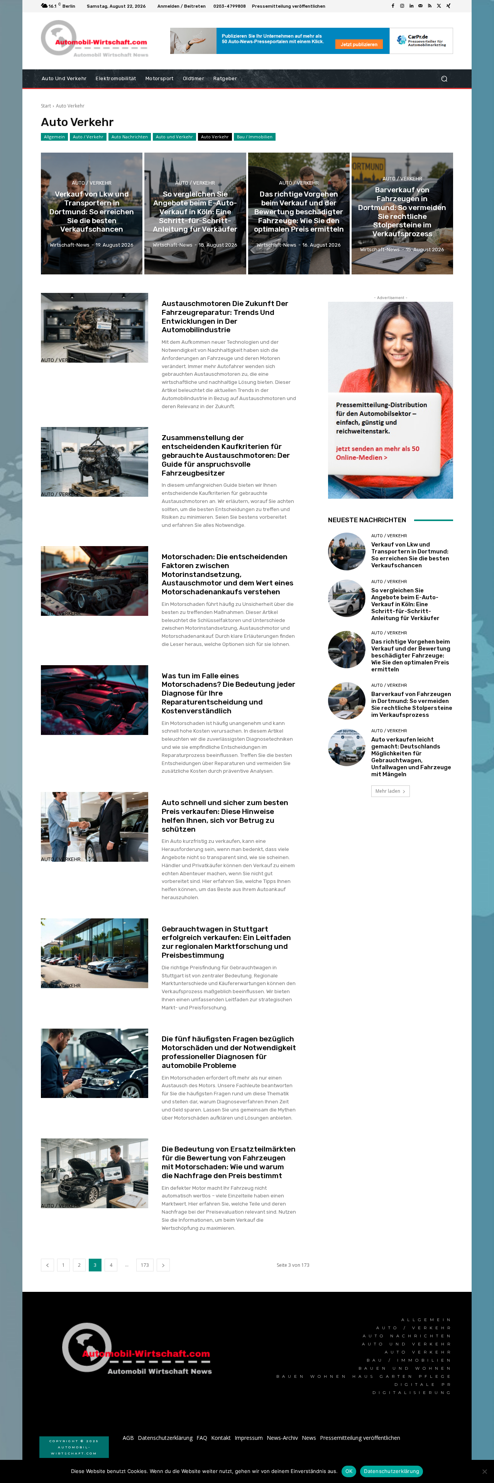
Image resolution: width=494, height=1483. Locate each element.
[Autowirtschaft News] (96, 41)
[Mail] (420, 6)
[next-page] (163, 1265)
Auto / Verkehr (88, 137)
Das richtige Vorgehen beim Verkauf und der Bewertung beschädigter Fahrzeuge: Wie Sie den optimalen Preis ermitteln (410, 655)
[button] (444, 79)
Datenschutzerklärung (391, 1471)
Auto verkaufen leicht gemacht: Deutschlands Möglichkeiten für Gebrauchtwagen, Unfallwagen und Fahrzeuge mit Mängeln (411, 757)
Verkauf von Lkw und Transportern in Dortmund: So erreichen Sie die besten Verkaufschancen (410, 555)
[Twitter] (439, 6)
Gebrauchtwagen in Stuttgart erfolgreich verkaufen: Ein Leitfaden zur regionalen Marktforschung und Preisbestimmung (226, 942)
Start (46, 106)
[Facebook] (393, 6)
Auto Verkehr (215, 137)
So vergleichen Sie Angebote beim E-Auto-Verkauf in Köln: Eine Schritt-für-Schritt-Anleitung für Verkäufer (405, 604)
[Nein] (484, 1471)
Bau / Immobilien (254, 137)
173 (145, 1265)
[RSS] (430, 6)
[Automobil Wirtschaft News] (139, 1352)
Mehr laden (388, 791)
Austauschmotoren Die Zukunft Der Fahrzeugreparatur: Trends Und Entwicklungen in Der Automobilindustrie (225, 316)
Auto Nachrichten (130, 137)
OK (349, 1471)
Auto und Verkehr (174, 137)
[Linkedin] (411, 6)
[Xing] (448, 6)
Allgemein (54, 137)
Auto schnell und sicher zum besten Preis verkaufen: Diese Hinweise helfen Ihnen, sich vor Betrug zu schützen (225, 815)
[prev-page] (47, 1265)
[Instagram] (402, 6)
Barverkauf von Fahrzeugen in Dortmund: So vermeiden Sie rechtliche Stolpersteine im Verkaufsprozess (411, 704)
